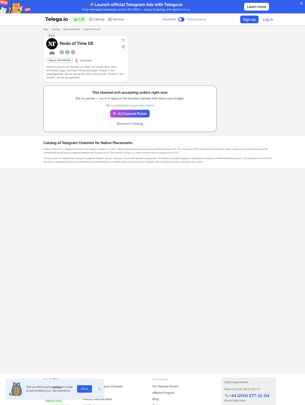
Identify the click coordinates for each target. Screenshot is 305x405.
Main (45, 29)
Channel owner (196, 19)
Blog (155, 399)
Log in (268, 19)
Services (118, 19)
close (301, 3)
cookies (57, 387)
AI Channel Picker (132, 114)
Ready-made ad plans (97, 399)
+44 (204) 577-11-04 (249, 395)
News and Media (71, 29)
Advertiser (169, 19)
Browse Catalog (130, 123)
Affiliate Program (163, 392)
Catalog (99, 19)
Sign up (249, 19)
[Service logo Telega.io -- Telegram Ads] (56, 19)
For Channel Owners (165, 386)
